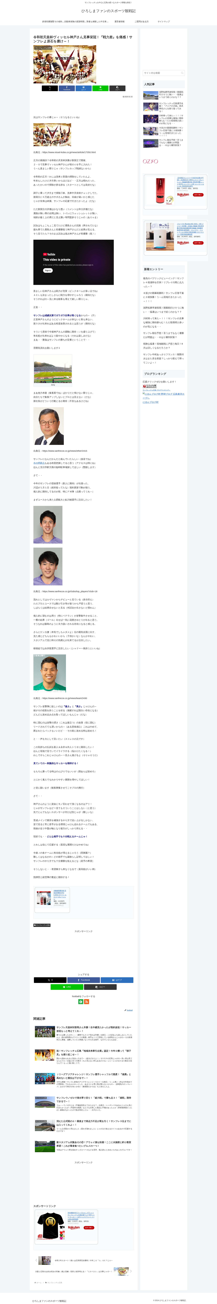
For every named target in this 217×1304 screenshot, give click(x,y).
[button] (117, 88)
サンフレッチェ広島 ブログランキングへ (156, 390)
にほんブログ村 (150, 402)
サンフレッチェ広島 (43, 925)
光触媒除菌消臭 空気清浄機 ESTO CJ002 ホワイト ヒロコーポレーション (60, 895)
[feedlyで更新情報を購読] (80, 1001)
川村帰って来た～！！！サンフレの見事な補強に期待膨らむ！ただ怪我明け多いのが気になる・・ (163, 322)
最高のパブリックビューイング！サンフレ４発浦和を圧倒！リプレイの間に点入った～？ (163, 282)
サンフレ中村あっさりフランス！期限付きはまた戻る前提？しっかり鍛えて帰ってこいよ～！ (163, 358)
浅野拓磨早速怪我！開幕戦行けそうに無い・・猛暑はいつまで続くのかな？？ (163, 310)
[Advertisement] (83, 105)
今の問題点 (39, 463)
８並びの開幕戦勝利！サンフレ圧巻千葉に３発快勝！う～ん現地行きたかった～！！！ (163, 297)
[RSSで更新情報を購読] (86, 1001)
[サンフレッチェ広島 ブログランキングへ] (149, 386)
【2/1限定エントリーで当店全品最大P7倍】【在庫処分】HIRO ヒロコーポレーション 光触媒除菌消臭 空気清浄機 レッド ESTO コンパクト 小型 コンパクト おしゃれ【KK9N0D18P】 (190, 182)
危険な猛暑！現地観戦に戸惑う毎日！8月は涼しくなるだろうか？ (163, 346)
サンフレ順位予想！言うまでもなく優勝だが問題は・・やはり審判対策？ (163, 335)
